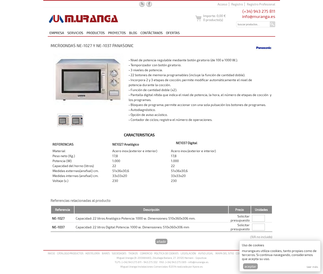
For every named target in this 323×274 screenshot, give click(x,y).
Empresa (56, 33)
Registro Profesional (261, 4)
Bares (106, 253)
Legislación (188, 253)
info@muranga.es (258, 16)
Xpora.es (197, 266)
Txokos (133, 253)
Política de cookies (166, 253)
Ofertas (173, 33)
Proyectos (117, 33)
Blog (133, 33)
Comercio (146, 253)
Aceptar (250, 266)
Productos (96, 33)
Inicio (51, 253)
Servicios (75, 33)
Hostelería (92, 253)
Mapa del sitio (224, 253)
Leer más (312, 266)
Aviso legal (205, 253)
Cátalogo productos (70, 253)
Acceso (222, 4)
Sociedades (119, 253)
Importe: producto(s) (214, 18)
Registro (237, 4)
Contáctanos (151, 33)
